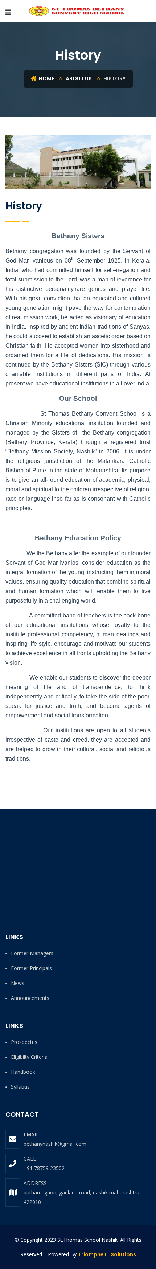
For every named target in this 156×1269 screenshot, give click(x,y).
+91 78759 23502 (44, 1168)
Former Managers (32, 953)
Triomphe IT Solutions (107, 1254)
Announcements (30, 997)
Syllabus (20, 1086)
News (17, 983)
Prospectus (24, 1041)
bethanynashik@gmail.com (55, 1143)
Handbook (23, 1071)
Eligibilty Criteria (29, 1056)
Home (46, 78)
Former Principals (31, 968)
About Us (79, 78)
